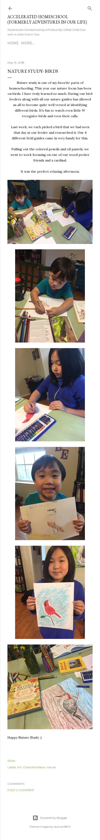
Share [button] (11, 760)
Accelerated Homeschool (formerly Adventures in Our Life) (47, 19)
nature (51, 767)
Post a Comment (20, 790)
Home (13, 43)
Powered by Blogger (53, 817)
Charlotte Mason (34, 767)
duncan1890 (62, 826)
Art (19, 767)
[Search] (90, 7)
